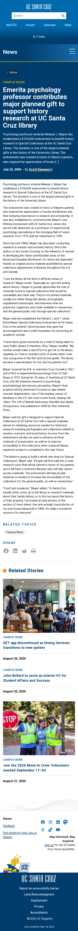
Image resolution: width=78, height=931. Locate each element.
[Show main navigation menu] (72, 51)
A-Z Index (39, 36)
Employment (39, 900)
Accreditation (39, 912)
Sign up (49, 845)
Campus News (14, 532)
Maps (68, 25)
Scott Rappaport (40, 169)
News (10, 52)
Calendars (50, 25)
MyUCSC (11, 25)
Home (13, 72)
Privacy (39, 906)
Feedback (9, 825)
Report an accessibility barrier (39, 888)
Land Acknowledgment (39, 894)
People (30, 25)
